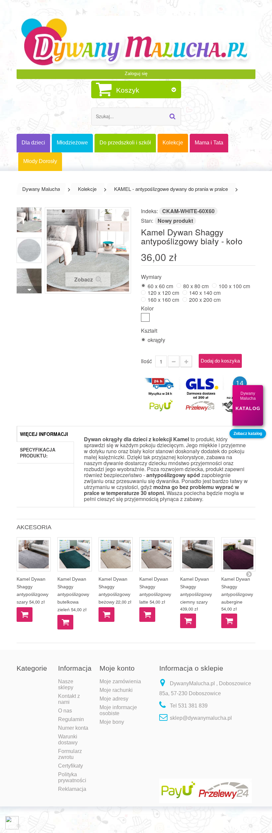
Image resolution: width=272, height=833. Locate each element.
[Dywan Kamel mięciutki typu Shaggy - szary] (34, 554)
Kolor (148, 307)
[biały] (145, 317)
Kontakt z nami (69, 699)
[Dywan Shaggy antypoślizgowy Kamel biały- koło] (29, 219)
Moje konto (117, 668)
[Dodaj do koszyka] (25, 614)
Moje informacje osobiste (118, 710)
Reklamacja (72, 789)
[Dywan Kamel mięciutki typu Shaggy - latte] (156, 554)
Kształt (150, 330)
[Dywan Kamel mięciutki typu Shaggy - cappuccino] (238, 554)
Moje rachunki (116, 690)
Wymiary (152, 276)
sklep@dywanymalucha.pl (201, 718)
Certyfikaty (70, 766)
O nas (65, 710)
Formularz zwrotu (70, 754)
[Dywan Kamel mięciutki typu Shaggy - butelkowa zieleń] (74, 554)
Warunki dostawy (68, 739)
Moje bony (112, 722)
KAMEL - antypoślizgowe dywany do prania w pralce (171, 188)
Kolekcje (87, 188)
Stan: (147, 220)
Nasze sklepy (65, 684)
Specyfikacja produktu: (37, 452)
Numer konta (73, 728)
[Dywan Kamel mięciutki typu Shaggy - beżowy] (116, 554)
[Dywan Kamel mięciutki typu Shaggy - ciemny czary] (197, 554)
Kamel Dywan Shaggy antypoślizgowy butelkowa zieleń (73, 594)
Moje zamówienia (120, 681)
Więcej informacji (44, 434)
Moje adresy (114, 699)
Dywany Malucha (41, 188)
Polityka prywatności (72, 777)
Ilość (146, 361)
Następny (29, 289)
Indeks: (149, 211)
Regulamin (71, 719)
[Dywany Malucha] (136, 42)
